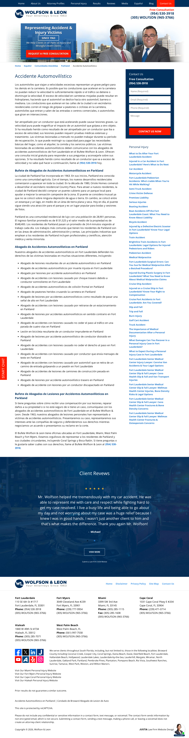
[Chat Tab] (94, 369)
